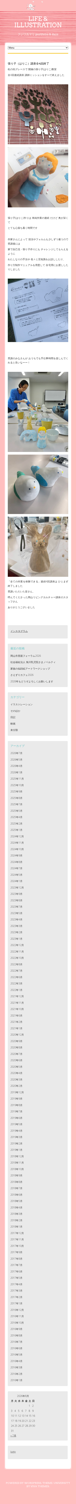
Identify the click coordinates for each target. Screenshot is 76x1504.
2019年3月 (16, 1137)
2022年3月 (16, 983)
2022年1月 (16, 990)
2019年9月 (16, 1098)
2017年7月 (16, 1265)
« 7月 (13, 1435)
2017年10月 (17, 1246)
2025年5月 (16, 810)
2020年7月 (16, 1054)
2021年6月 (16, 1015)
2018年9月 (16, 1175)
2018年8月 (16, 1182)
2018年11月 (17, 1162)
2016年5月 (16, 1354)
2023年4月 (16, 919)
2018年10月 (17, 1169)
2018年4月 (16, 1207)
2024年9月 (16, 855)
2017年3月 (16, 1290)
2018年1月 (16, 1226)
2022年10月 (17, 957)
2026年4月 (16, 766)
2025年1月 (16, 830)
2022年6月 (16, 977)
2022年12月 (17, 945)
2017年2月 (16, 1297)
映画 (12, 723)
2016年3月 (16, 1367)
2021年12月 (17, 996)
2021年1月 (16, 1028)
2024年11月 (17, 842)
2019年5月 (16, 1124)
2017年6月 (16, 1271)
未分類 (14, 730)
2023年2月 (16, 932)
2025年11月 (17, 778)
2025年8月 (16, 798)
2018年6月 (16, 1194)
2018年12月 (17, 1156)
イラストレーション (21, 704)
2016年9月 (16, 1329)
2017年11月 (17, 1239)
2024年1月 (16, 881)
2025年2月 (16, 823)
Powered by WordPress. (24, 1483)
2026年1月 (16, 772)
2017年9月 (16, 1252)
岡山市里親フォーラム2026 (25, 655)
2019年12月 (17, 1092)
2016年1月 (16, 1380)
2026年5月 (16, 759)
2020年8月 (16, 1047)
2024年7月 (16, 868)
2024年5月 (16, 874)
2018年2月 (16, 1220)
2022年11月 (17, 951)
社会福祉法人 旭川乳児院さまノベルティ (33, 662)
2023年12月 (17, 887)
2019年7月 (16, 1111)
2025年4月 (16, 817)
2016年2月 (16, 1373)
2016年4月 (16, 1361)
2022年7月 (16, 970)
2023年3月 (16, 926)
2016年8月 (16, 1335)
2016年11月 (17, 1316)
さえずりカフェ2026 (21, 675)
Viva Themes (40, 1486)
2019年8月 (16, 1105)
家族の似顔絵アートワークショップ (30, 668)
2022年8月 (16, 964)
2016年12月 (17, 1310)
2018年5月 (16, 1201)
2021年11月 (17, 1002)
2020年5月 (16, 1066)
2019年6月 (16, 1118)
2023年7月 (16, 906)
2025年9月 (16, 791)
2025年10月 (17, 785)
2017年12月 (17, 1233)
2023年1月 (16, 938)
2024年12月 (17, 836)
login (13, 1451)
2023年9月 (16, 893)
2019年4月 (16, 1130)
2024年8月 (16, 862)
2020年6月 (16, 1060)
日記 (12, 717)
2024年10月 (17, 849)
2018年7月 (16, 1188)
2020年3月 (16, 1079)
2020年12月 (17, 1034)
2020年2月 (16, 1085)
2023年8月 (16, 900)
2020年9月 (16, 1041)
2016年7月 (16, 1341)
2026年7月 (16, 753)
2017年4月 (16, 1284)
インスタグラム (19, 631)
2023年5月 (16, 913)
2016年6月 (16, 1348)
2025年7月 (16, 804)
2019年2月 (16, 1143)
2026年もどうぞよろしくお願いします (31, 681)
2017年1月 (16, 1303)
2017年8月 (16, 1258)
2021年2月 (16, 1021)
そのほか (15, 710)
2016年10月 (17, 1322)
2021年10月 (17, 1009)
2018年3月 (16, 1213)
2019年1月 (16, 1149)
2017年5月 (16, 1277)
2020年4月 (16, 1073)
